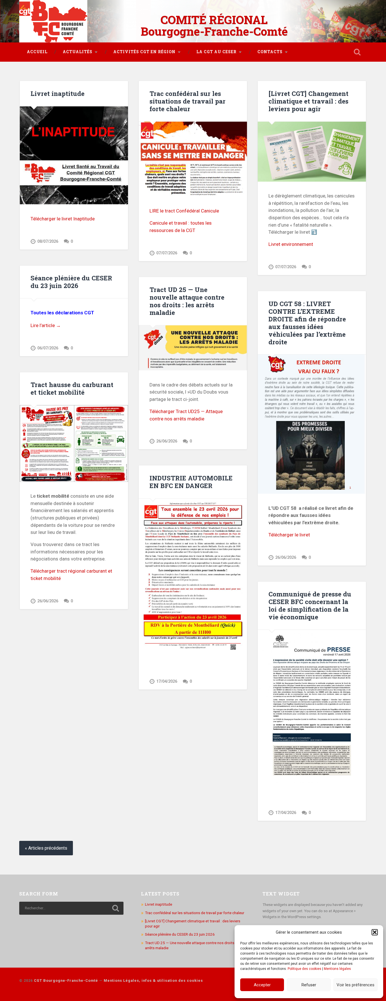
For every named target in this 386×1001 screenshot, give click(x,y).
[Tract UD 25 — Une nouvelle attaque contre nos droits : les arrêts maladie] (193, 348)
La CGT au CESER (216, 51)
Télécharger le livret (289, 535)
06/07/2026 (47, 348)
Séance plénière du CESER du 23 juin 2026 (71, 282)
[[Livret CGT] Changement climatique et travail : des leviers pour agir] (312, 152)
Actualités (77, 51)
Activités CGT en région (144, 51)
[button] (375, 932)
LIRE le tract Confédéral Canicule (184, 211)
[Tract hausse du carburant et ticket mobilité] (74, 443)
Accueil (37, 51)
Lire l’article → (46, 325)
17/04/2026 (166, 681)
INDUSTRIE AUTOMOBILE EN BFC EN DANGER (191, 482)
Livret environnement (290, 244)
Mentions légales (337, 969)
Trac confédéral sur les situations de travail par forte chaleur (187, 101)
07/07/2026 (166, 253)
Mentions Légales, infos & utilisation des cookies (153, 980)
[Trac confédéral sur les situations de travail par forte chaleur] (193, 159)
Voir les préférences (355, 984)
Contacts (270, 51)
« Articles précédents (46, 848)
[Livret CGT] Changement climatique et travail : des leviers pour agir (308, 101)
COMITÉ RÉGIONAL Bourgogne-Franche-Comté (214, 25)
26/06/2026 (166, 441)
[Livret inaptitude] (74, 155)
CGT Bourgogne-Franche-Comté (66, 980)
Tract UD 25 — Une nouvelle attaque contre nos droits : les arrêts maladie (186, 301)
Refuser (309, 984)
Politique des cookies (304, 969)
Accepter (262, 984)
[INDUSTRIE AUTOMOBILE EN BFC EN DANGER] (193, 575)
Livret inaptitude (57, 93)
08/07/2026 (47, 241)
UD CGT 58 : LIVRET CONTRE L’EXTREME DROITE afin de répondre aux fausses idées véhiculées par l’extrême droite (307, 322)
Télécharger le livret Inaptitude (63, 219)
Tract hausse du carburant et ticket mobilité (72, 388)
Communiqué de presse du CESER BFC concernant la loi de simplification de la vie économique (309, 605)
